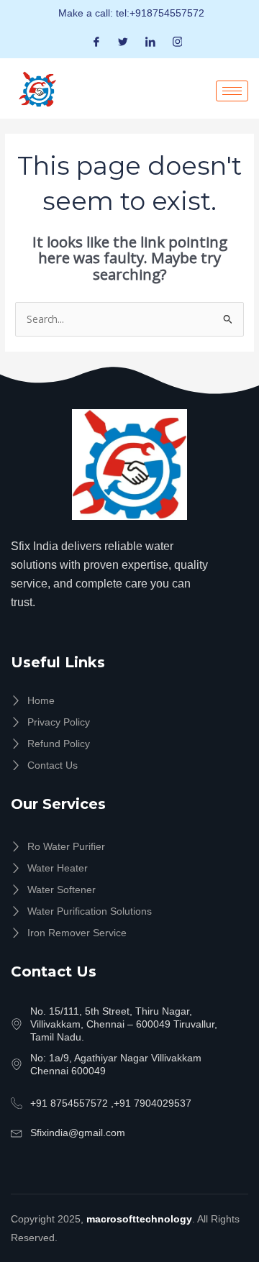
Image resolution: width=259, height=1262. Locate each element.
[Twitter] (123, 41)
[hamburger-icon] (232, 91)
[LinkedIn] (150, 41)
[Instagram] (178, 41)
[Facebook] (96, 41)
